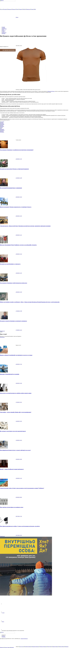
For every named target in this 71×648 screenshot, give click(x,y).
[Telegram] (13, 9)
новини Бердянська (24, 638)
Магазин (3, 33)
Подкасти (4, 30)
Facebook (29, 646)
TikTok (62, 646)
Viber (50, 646)
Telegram (44, 646)
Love (22, 646)
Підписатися (2, 337)
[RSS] (34, 9)
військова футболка (51, 91)
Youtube (56, 646)
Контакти (3, 636)
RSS (13, 647)
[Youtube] (20, 9)
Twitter (8, 647)
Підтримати (4, 32)
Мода (3, 621)
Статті (3, 31)
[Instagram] (9, 9)
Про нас (3, 635)
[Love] (1, 9)
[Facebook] (5, 9)
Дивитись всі (2, 536)
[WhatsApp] (27, 9)
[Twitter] (31, 9)
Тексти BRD (4, 28)
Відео (3, 29)
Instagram (37, 646)
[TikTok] (23, 9)
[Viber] (16, 9)
